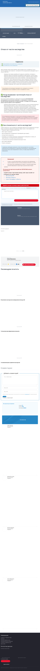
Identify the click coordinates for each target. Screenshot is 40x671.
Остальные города (4, 658)
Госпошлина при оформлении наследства (10, 331)
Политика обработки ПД (5, 640)
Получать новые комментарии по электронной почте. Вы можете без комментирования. (20, 394)
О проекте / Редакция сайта (6, 637)
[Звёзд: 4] (24, 243)
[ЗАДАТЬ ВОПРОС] (26, 200)
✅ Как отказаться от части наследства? (9, 65)
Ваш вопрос (4, 189)
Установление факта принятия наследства (10, 362)
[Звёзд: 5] (8, 251)
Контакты (2, 638)
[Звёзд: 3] (8, 243)
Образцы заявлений (31, 33)
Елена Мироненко (11, 258)
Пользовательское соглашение (7, 641)
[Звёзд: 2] (24, 235)
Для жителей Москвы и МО (16, 26)
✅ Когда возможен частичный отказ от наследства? (12, 63)
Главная (18, 43)
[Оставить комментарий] (4, 396)
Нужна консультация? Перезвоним (32, 5)
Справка (4, 36)
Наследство (22, 43)
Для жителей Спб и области (29, 26)
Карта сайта (3, 643)
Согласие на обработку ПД (6, 642)
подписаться (27, 394)
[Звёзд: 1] (8, 235)
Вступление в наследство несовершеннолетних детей (13, 299)
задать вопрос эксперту (29, 264)
